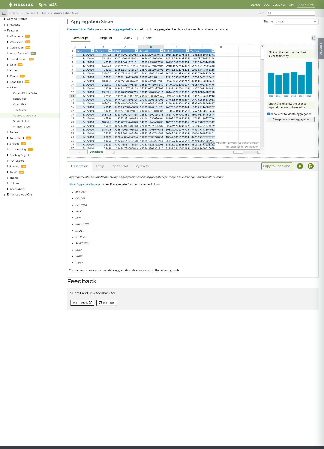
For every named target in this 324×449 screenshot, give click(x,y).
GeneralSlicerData (80, 29)
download (306, 4)
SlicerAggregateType (83, 184)
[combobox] (291, 13)
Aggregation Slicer (24, 115)
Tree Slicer (19, 109)
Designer (279, 4)
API (291, 4)
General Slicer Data (25, 93)
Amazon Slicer (22, 126)
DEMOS (256, 4)
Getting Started (17, 18)
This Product (80, 302)
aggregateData (124, 29)
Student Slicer (22, 121)
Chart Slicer (20, 104)
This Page (108, 302)
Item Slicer (19, 98)
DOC (266, 4)
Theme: (269, 21)
